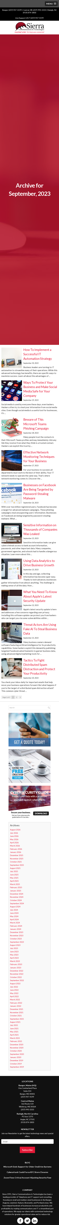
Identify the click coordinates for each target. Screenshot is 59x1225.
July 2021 (14, 1025)
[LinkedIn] (34, 1221)
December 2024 (16, 894)
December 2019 (16, 1060)
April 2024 (14, 919)
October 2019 (16, 1064)
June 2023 (14, 951)
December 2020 (16, 1044)
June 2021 (14, 1028)
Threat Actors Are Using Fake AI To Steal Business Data (40, 629)
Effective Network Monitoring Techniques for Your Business (38, 456)
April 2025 (14, 881)
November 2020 (16, 1048)
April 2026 (14, 842)
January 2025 (15, 891)
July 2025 (14, 871)
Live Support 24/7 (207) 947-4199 (29, 18)
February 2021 (16, 1041)
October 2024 (16, 900)
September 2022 (17, 980)
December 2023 (16, 932)
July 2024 (14, 910)
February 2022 (16, 1003)
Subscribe (27, 1149)
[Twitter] (27, 1221)
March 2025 (15, 884)
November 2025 (16, 859)
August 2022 (15, 983)
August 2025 (15, 868)
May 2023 (14, 955)
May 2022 (14, 993)
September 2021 (17, 1019)
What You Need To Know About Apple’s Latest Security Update (40, 596)
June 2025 (14, 875)
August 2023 (15, 945)
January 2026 (15, 852)
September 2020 (17, 1054)
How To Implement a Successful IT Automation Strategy (37, 354)
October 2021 (16, 1016)
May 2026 (14, 839)
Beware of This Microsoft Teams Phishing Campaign (36, 424)
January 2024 (15, 929)
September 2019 (17, 1067)
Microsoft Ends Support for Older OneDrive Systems (27, 1166)
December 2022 (16, 971)
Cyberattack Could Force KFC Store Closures (27, 1172)
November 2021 (16, 1012)
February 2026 (16, 849)
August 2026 (15, 830)
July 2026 (14, 833)
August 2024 (15, 907)
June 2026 (14, 836)
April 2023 (14, 958)
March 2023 (15, 961)
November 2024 (16, 897)
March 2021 (15, 1038)
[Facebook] (20, 1221)
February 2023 (16, 964)
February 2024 (16, 926)
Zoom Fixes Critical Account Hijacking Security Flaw (27, 1177)
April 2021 (14, 1035)
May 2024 (14, 916)
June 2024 (14, 913)
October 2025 (16, 862)
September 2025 (17, 865)
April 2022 (14, 996)
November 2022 (16, 974)
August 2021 (15, 1022)
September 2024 (17, 903)
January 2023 (15, 968)
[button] (51, 3)
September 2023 (17, 942)
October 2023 (16, 939)
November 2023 (16, 935)
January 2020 (15, 1057)
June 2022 (14, 990)
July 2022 (14, 987)
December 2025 (16, 855)
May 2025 (14, 878)
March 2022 (15, 999)
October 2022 (16, 977)
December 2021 (16, 1009)
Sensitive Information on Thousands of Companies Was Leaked (40, 529)
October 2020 (16, 1051)
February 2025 (16, 887)
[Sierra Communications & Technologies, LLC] (29, 27)
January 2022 (15, 1006)
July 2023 (14, 948)
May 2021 (14, 1032)
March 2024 (15, 923)
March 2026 (15, 846)
